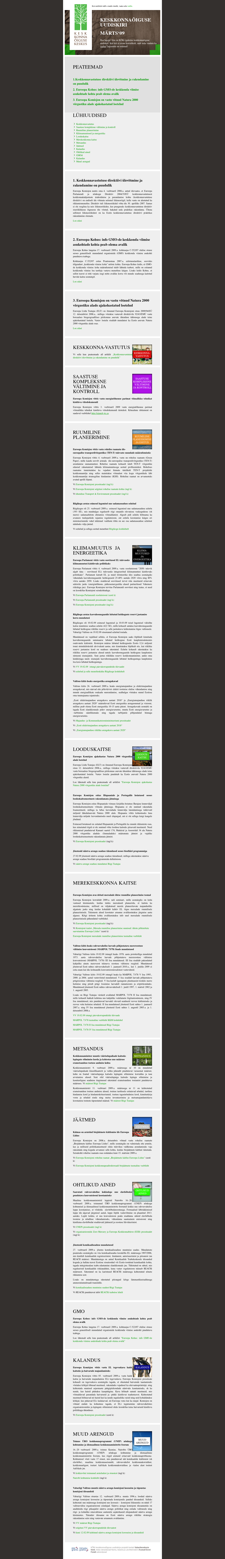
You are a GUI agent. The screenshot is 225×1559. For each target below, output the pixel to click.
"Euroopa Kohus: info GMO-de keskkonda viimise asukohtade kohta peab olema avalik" (112, 1339)
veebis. (130, 6)
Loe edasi (77, 220)
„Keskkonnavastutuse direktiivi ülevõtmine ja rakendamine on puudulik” (102, 356)
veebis (103, 46)
